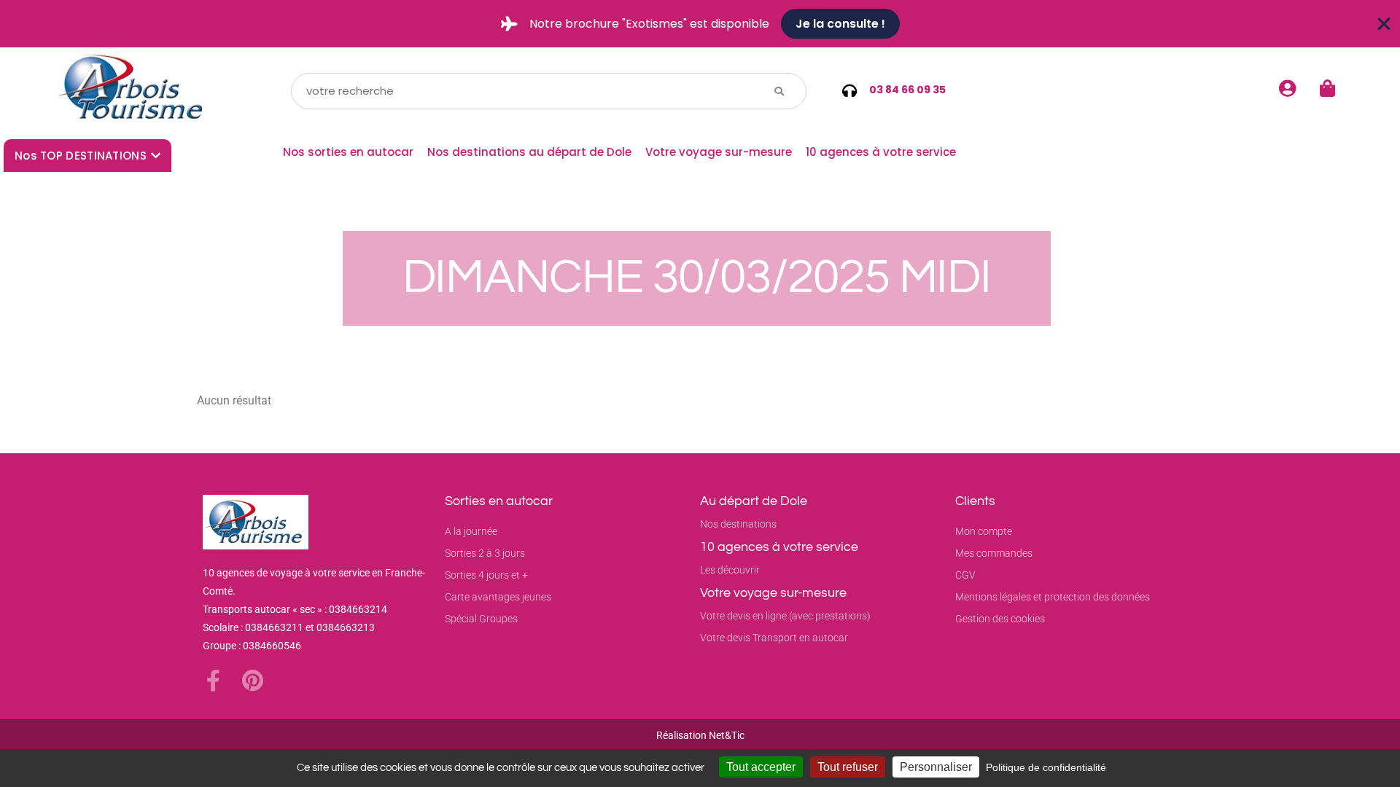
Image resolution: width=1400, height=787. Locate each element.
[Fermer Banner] (1384, 24)
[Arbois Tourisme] (133, 90)
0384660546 (272, 645)
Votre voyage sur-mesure (718, 152)
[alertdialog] (700, 23)
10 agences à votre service (881, 152)
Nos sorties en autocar (348, 152)
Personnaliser (936, 767)
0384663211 (274, 627)
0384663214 (358, 609)
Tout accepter (761, 767)
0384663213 (345, 627)
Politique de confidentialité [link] (1046, 767)
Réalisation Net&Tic (700, 735)
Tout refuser (847, 767)
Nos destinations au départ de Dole (529, 152)
